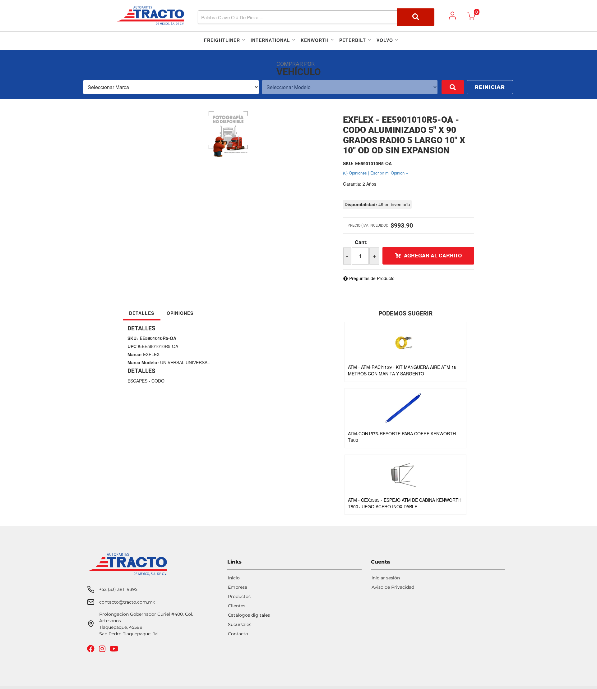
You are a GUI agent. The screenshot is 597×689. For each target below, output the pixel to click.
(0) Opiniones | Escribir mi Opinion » (375, 173)
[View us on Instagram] (103, 650)
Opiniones (180, 313)
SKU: (348, 163)
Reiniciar (490, 87)
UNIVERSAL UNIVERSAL (185, 362)
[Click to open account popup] (452, 15)
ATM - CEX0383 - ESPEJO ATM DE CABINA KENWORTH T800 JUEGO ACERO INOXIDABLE (404, 503)
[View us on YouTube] (115, 650)
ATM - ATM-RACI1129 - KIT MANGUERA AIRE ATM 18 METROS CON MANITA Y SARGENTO (402, 370)
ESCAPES (137, 381)
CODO (157, 381)
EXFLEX (151, 354)
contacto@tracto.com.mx (127, 602)
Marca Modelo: (143, 362)
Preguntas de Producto (372, 278)
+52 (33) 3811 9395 (118, 589)
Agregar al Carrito (433, 255)
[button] (316, 17)
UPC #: (134, 346)
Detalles (141, 313)
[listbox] (171, 87)
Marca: (134, 354)
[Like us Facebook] (91, 650)
